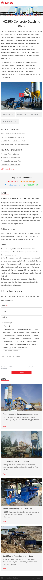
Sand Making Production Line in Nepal (18, 556)
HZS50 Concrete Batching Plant (12, 137)
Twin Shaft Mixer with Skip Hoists (13, 134)
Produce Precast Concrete (10, 157)
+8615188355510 (32, 185)
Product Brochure (9, 169)
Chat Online (14, 182)
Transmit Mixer (9, 335)
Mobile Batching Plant (24, 329)
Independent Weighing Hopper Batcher (15, 144)
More (4, 426)
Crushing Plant (26, 338)
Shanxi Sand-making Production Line (17, 509)
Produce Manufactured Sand (11, 161)
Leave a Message (28, 182)
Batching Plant (9, 329)
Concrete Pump (14, 338)
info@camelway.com (14, 185)
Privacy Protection (36, 578)
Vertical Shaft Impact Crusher (26, 344)
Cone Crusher (9, 344)
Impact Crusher (32, 341)
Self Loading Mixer (33, 332)
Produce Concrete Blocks (10, 154)
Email (4, 311)
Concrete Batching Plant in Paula (16, 461)
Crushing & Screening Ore (10, 164)
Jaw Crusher (20, 341)
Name (4, 306)
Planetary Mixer (19, 332)
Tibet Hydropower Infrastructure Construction (20, 414)
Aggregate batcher (24, 335)
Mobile (4, 317)
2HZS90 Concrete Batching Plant (13, 141)
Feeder (13, 347)
